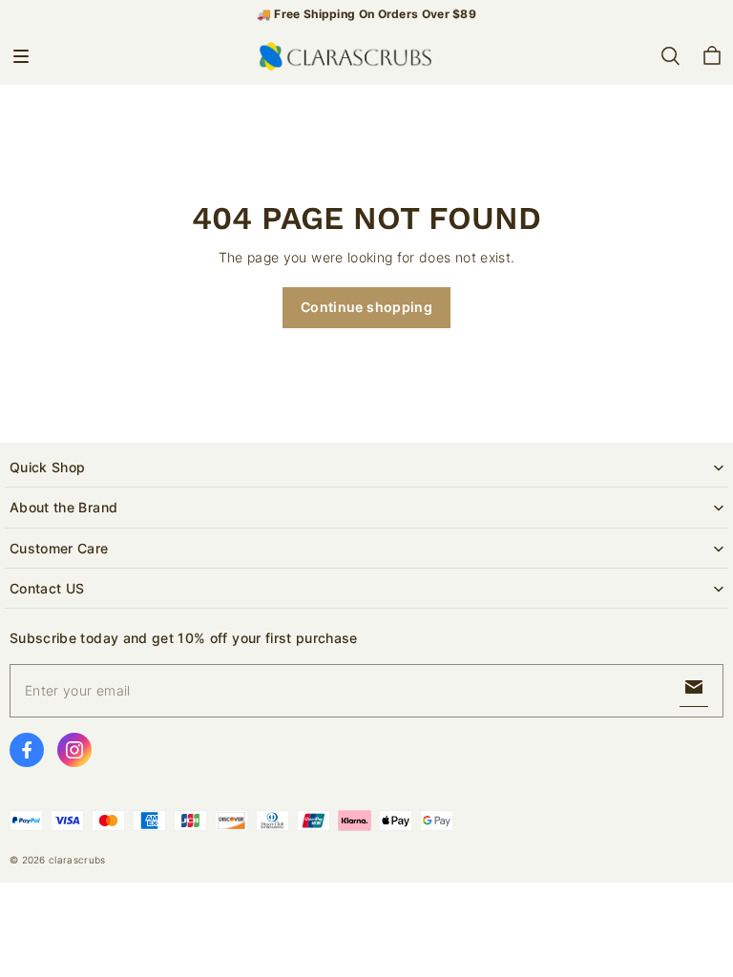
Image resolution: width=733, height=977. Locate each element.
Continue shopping (366, 307)
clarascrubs (77, 859)
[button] (21, 56)
